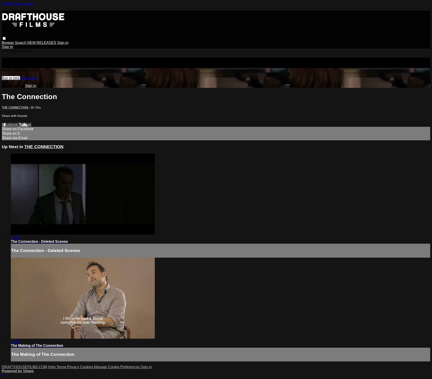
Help (52, 367)
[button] (4, 38)
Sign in (62, 43)
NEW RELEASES (41, 43)
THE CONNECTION (15, 107)
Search (21, 43)
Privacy (73, 367)
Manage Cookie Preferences (117, 367)
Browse (8, 43)
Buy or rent (11, 78)
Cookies (87, 367)
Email (26, 125)
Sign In (7, 47)
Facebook (10, 125)
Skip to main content (18, 4)
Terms (61, 367)
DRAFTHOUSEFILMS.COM (24, 367)
